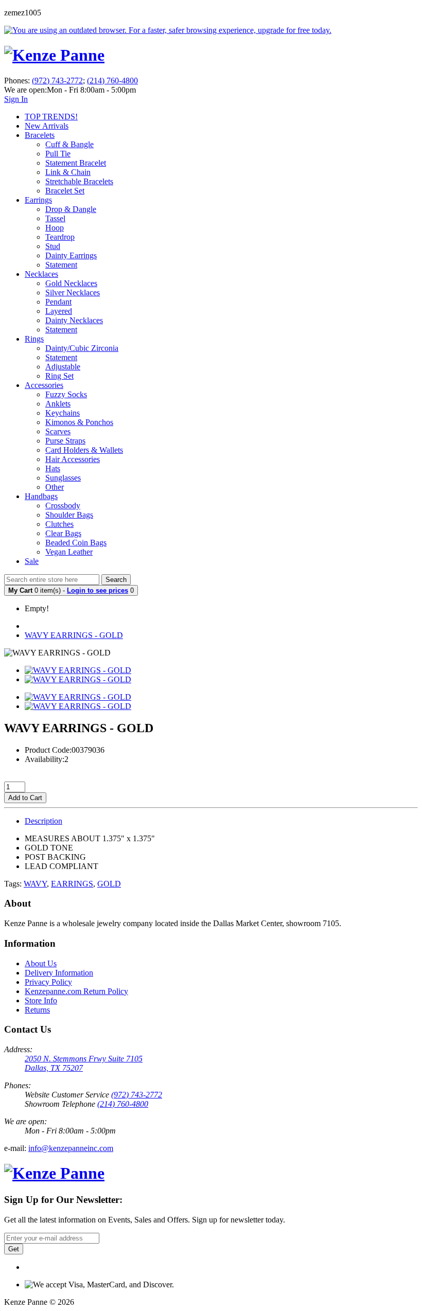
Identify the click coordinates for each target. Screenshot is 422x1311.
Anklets (58, 403)
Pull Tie (58, 153)
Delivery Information (59, 972)
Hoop (54, 227)
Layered (58, 311)
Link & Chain (68, 172)
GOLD (109, 883)
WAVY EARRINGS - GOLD (74, 635)
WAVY (35, 883)
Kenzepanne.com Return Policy (76, 991)
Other (54, 487)
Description (43, 821)
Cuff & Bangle (69, 144)
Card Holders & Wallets (84, 450)
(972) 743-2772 (57, 80)
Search (116, 579)
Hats (52, 468)
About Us (41, 963)
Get (13, 1249)
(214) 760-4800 (112, 80)
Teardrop (60, 237)
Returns (37, 1009)
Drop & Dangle (70, 209)
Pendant (58, 301)
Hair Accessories (72, 459)
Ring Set (59, 375)
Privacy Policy (48, 982)
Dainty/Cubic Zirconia (81, 348)
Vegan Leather (69, 551)
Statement (61, 264)
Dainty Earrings (71, 255)
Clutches (59, 524)
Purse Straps (65, 440)
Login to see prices (97, 590)
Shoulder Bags (69, 514)
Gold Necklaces (71, 283)
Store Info (41, 1000)
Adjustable (62, 366)
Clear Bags (63, 533)
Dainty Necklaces (74, 320)
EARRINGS (72, 883)
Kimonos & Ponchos (79, 422)
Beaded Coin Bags (76, 542)
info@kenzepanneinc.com (70, 1148)
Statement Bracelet (75, 162)
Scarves (58, 431)
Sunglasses (63, 477)
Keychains (62, 413)
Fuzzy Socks (66, 394)
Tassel (55, 218)
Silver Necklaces (72, 292)
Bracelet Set (64, 190)
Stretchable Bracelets (79, 181)
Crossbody (62, 505)
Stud (52, 246)
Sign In (16, 99)
